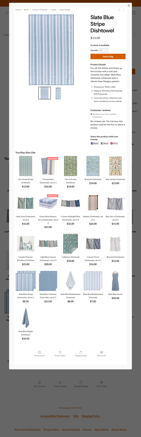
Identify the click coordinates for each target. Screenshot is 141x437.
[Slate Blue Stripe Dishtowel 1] (58, 93)
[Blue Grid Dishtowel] (115, 244)
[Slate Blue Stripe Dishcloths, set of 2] (26, 281)
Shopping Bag (81, 355)
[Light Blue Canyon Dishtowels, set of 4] (48, 244)
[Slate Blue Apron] (115, 281)
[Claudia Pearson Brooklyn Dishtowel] (26, 244)
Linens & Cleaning (39, 9)
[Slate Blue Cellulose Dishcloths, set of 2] (48, 281)
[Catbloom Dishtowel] (70, 244)
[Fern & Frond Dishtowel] (70, 166)
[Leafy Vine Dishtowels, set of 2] (26, 203)
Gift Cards (101, 355)
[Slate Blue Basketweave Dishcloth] (93, 281)
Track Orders (60, 355)
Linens (53, 9)
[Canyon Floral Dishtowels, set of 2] (93, 244)
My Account (39, 355)
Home (18, 9)
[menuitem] (120, 10)
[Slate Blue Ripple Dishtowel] (26, 318)
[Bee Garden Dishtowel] (115, 166)
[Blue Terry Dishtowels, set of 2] (115, 203)
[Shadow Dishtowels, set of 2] (93, 203)
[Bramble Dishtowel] (93, 166)
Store (26, 9)
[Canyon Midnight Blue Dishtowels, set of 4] (70, 203)
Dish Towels (65, 9)
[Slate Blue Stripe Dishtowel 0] (44, 93)
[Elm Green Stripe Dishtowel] (26, 166)
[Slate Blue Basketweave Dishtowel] (70, 281)
